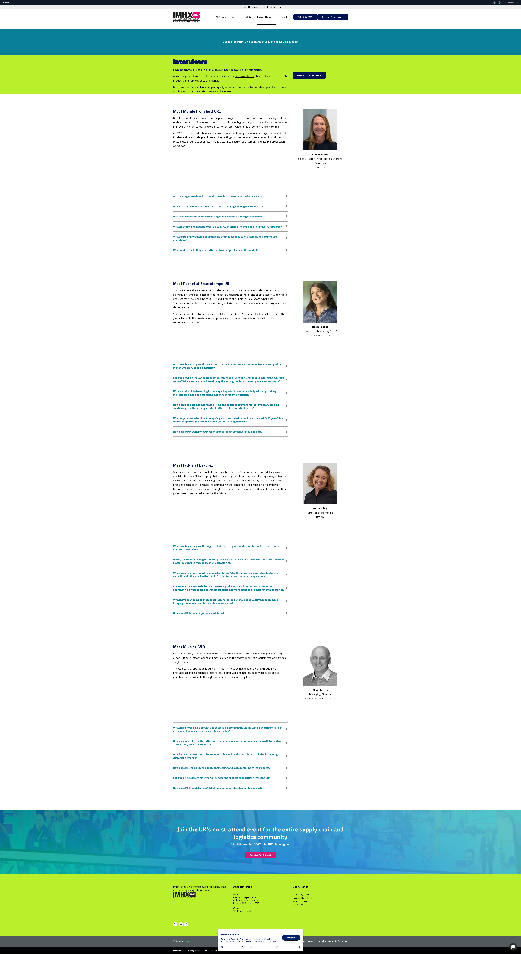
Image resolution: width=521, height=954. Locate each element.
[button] (513, 947)
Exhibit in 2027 (305, 17)
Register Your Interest (332, 17)
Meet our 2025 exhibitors (309, 75)
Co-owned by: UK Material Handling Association (260, 7)
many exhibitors (244, 76)
